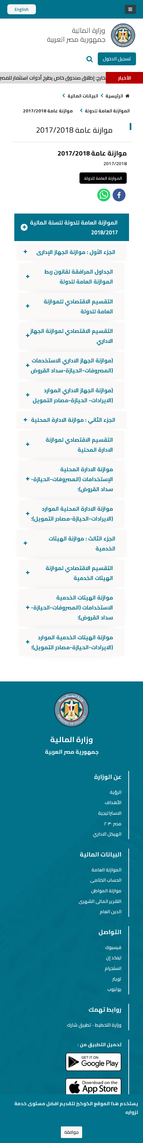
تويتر (116, 979)
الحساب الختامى (105, 880)
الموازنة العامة (106, 869)
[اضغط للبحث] (89, 58)
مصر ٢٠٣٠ (112, 823)
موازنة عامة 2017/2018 (48, 110)
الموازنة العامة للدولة (107, 110)
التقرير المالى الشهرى (99, 901)
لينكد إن (113, 957)
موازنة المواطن (106, 890)
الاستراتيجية (109, 813)
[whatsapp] (103, 196)
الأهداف (113, 802)
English (22, 9)
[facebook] (119, 196)
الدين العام (110, 911)
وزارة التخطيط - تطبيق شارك (94, 1025)
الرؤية (115, 792)
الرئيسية (114, 96)
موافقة (71, 1132)
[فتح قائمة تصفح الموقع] (130, 9)
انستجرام (113, 968)
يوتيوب (114, 989)
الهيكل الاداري (107, 834)
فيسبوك (113, 947)
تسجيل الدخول (117, 58)
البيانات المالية (83, 96)
